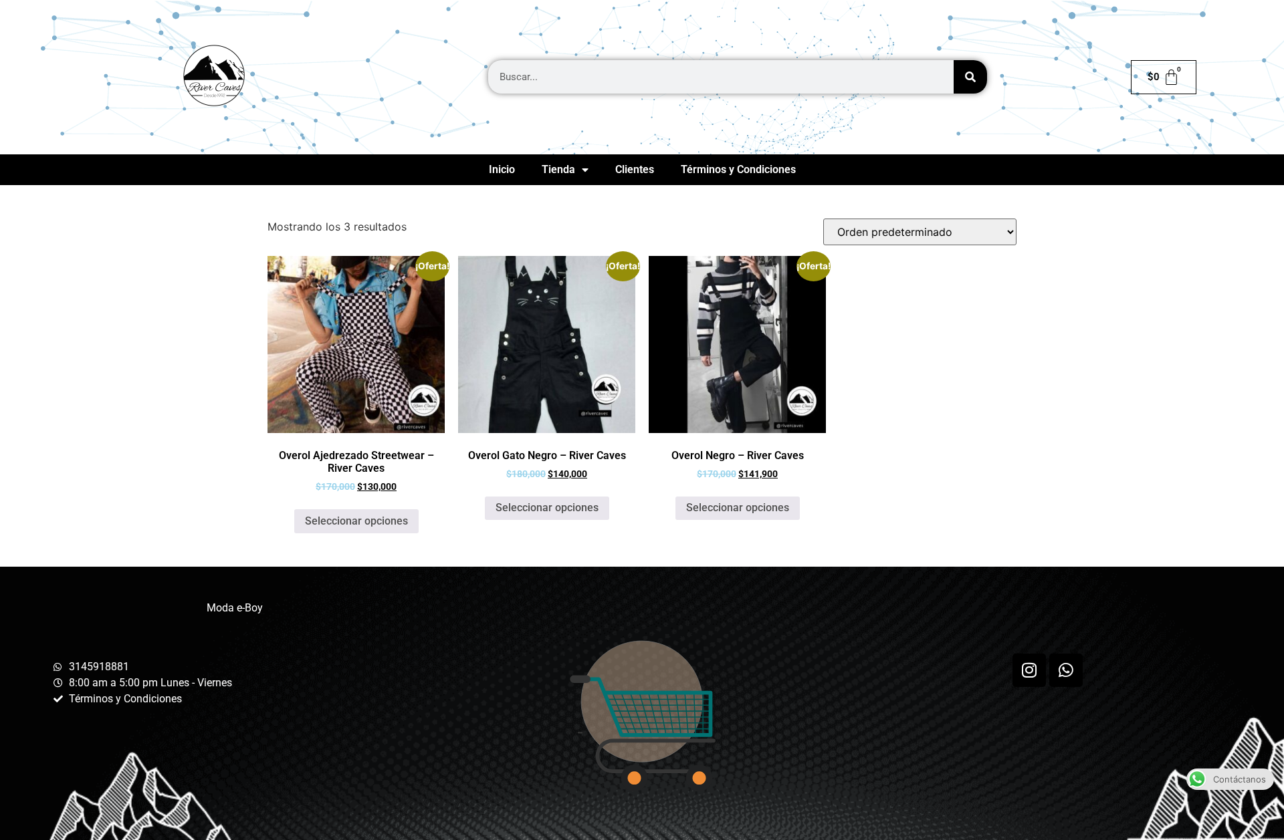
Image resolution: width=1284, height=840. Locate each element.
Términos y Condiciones (738, 169)
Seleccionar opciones (356, 521)
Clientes (634, 169)
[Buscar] (970, 77)
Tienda (558, 169)
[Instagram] (1029, 670)
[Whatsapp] (1066, 670)
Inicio (502, 169)
